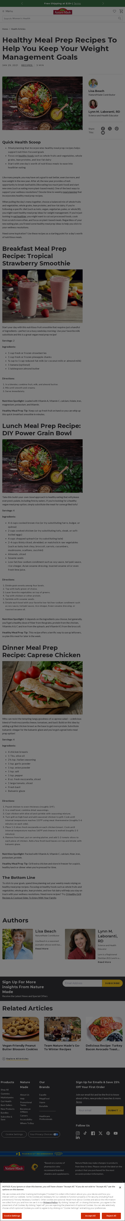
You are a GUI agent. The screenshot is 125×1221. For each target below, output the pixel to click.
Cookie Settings (12, 1216)
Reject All (111, 1216)
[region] (62, 1202)
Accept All (90, 1216)
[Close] (120, 1187)
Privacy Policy (50, 1202)
